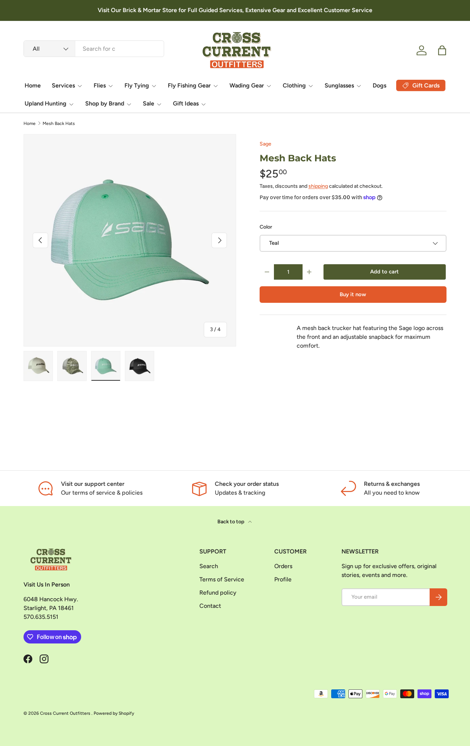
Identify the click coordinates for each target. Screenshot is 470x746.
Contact (210, 605)
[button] (442, 50)
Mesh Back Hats (59, 123)
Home (33, 85)
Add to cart (384, 271)
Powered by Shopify (114, 713)
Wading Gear (246, 85)
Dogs (379, 85)
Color (266, 227)
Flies (100, 85)
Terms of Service (221, 579)
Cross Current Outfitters (65, 713)
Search (208, 566)
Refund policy (217, 592)
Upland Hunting (45, 103)
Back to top (231, 522)
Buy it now (353, 294)
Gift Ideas (186, 103)
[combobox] (94, 49)
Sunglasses (339, 85)
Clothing (294, 85)
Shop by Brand (104, 103)
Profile (283, 579)
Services (63, 85)
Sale (148, 103)
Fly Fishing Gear (189, 85)
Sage (265, 144)
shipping (318, 186)
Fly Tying (136, 85)
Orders (283, 566)
